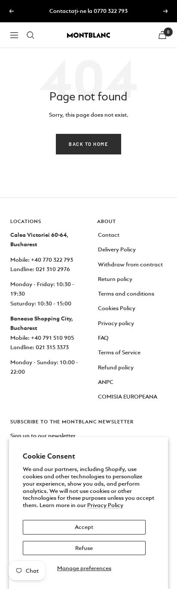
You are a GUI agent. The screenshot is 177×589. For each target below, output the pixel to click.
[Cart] (162, 35)
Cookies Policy (116, 308)
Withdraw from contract (130, 264)
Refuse (84, 548)
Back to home (88, 144)
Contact (108, 235)
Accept (84, 527)
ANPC (105, 382)
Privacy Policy (105, 505)
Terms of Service (119, 352)
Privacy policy (116, 323)
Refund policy (116, 367)
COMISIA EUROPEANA (127, 397)
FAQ (103, 338)
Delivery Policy (117, 249)
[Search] (30, 35)
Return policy (115, 279)
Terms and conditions (126, 294)
